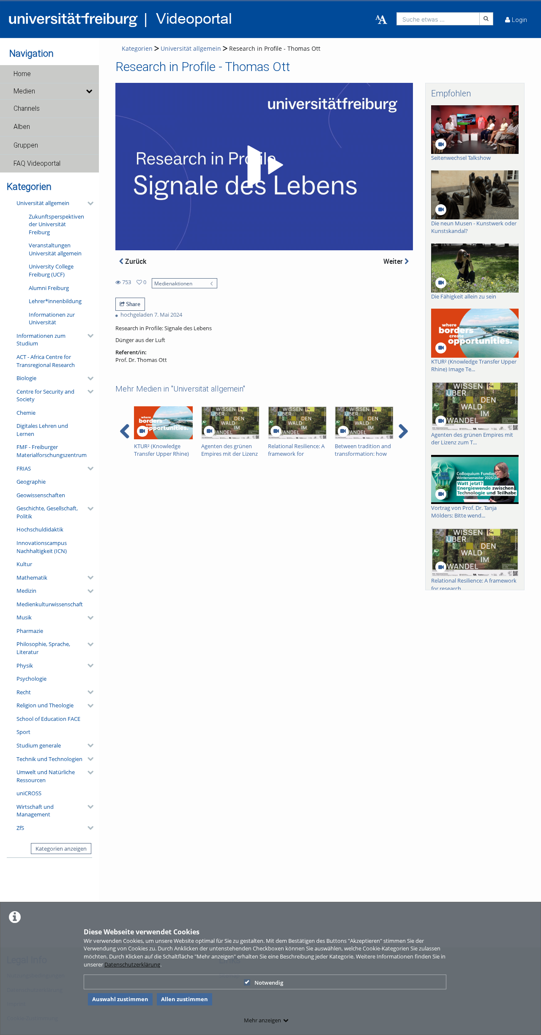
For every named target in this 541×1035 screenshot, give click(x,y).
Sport (23, 732)
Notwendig (268, 982)
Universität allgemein (42, 203)
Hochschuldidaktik (39, 529)
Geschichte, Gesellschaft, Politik (47, 512)
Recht (23, 692)
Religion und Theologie (45, 705)
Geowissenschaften (40, 495)
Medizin (26, 590)
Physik (24, 665)
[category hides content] (88, 203)
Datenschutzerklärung (132, 964)
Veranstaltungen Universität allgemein (55, 249)
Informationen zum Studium (41, 340)
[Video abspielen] (264, 166)
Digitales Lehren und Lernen (42, 430)
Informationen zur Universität (52, 318)
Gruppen (26, 145)
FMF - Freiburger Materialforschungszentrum (51, 451)
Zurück (134, 261)
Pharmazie (29, 631)
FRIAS (23, 468)
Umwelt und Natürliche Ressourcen (45, 776)
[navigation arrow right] (403, 431)
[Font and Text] (381, 20)
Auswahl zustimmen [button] (120, 999)
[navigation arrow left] (125, 431)
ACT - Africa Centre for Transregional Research (45, 361)
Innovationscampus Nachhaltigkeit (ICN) (41, 547)
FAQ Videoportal (37, 163)
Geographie (31, 481)
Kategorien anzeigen (61, 848)
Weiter (393, 261)
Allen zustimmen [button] (184, 999)
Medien (24, 91)
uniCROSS (28, 793)
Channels (27, 108)
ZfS (20, 828)
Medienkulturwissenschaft (49, 604)
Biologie (26, 378)
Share (132, 304)
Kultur (24, 564)
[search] (438, 18)
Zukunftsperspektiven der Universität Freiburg (56, 224)
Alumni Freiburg (49, 288)
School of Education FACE (48, 719)
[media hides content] (89, 91)
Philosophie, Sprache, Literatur (43, 648)
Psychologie (31, 678)
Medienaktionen (173, 283)
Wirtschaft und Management (35, 811)
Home (22, 74)
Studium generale (38, 745)
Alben (22, 127)
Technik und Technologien (49, 759)
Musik (24, 617)
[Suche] (486, 18)
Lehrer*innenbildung (55, 301)
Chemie (26, 412)
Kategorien (137, 48)
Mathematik (31, 577)
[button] (49, 74)
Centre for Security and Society (45, 395)
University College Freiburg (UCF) (51, 270)
